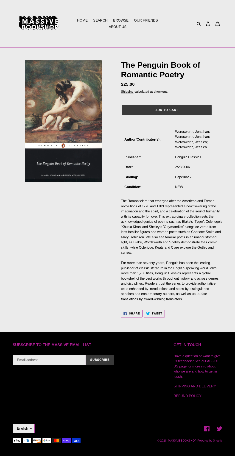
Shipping (127, 91)
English (22, 428)
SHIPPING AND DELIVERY (194, 386)
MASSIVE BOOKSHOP (182, 440)
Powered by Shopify (209, 440)
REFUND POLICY (187, 396)
